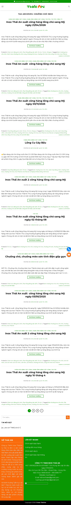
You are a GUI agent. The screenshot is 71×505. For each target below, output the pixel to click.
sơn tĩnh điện (37, 93)
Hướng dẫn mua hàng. (33, 447)
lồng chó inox (12, 134)
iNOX (46, 404)
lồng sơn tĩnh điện (27, 93)
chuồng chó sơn (48, 246)
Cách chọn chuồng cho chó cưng (17, 54)
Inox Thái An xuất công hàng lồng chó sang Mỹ (35, 63)
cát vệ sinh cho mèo (11, 133)
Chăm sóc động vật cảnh (17, 19)
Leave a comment (64, 56)
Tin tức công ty (56, 19)
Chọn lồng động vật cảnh (36, 19)
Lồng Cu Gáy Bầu (35, 142)
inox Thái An (42, 133)
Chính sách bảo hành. (33, 443)
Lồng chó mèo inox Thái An (59, 54)
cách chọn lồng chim (55, 170)
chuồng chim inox (22, 133)
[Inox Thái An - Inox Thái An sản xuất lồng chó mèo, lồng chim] (35, 6)
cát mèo (23, 362)
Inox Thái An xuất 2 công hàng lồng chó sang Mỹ (35, 179)
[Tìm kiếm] (69, 6)
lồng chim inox (44, 171)
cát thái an (30, 362)
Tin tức (48, 19)
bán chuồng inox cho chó (55, 91)
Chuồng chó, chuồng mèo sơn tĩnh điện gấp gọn (35, 256)
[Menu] (2, 6)
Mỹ (2, 248)
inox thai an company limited (55, 133)
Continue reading (35, 45)
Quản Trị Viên (43, 30)
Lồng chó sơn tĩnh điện (22, 134)
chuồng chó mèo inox (44, 54)
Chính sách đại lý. (31, 451)
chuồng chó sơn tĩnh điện (14, 93)
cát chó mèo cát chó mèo (12, 362)
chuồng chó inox (32, 54)
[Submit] (68, 417)
